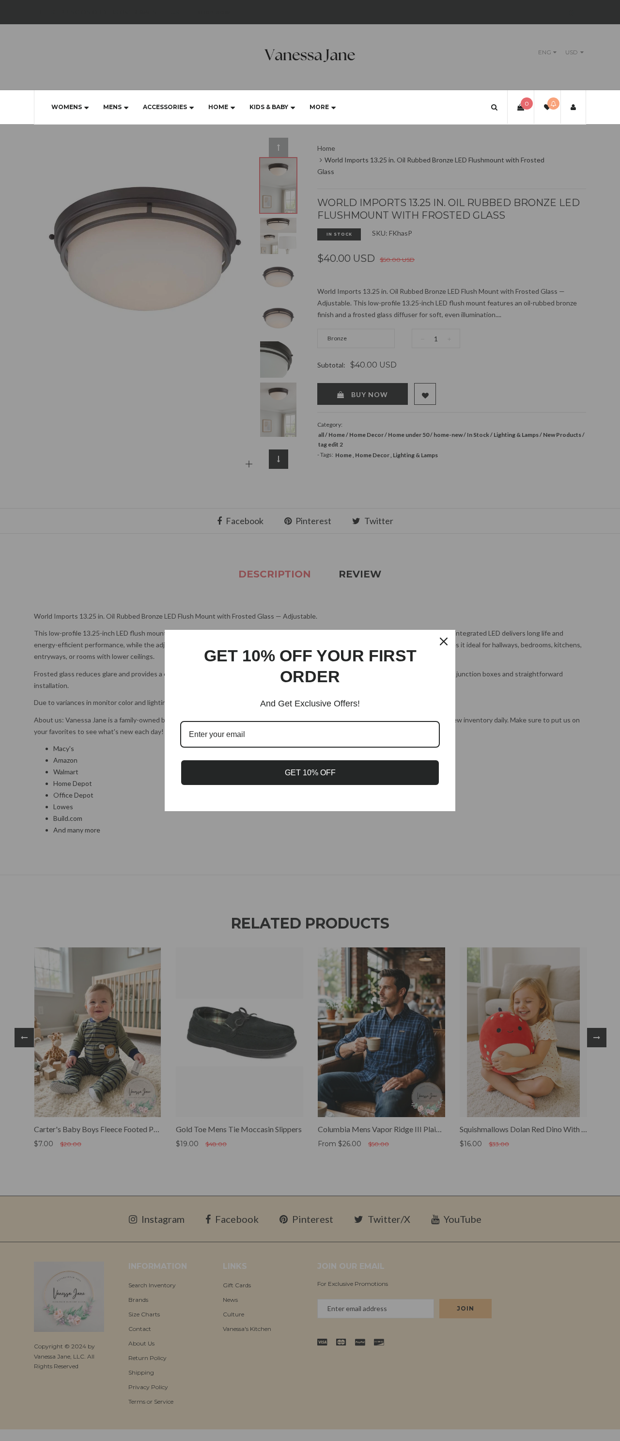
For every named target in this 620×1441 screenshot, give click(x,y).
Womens (66, 107)
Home (218, 107)
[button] (494, 107)
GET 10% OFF (310, 773)
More (319, 107)
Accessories (165, 107)
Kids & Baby (268, 107)
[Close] (443, 641)
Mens (112, 107)
